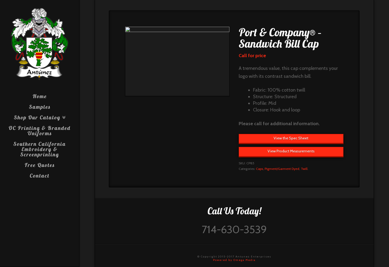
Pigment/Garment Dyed (282, 169)
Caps (259, 169)
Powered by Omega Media (234, 260)
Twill (304, 169)
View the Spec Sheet (291, 138)
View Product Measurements (291, 151)
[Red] (177, 61)
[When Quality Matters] (39, 44)
